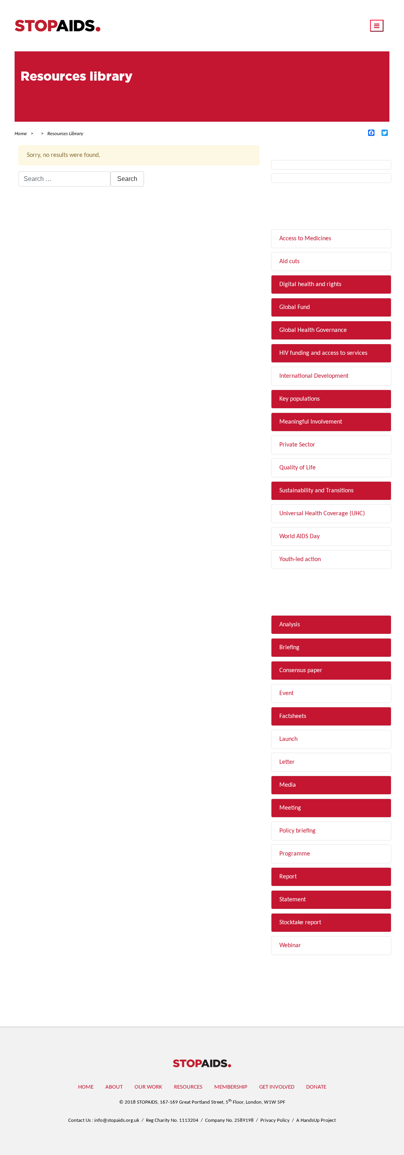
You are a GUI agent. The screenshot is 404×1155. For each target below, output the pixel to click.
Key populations (299, 399)
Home (86, 1087)
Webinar (290, 945)
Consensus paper (300, 670)
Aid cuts (289, 261)
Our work (148, 1087)
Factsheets (292, 716)
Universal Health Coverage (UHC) (322, 514)
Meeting (290, 808)
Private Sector (297, 445)
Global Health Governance (313, 330)
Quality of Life (297, 468)
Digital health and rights (310, 284)
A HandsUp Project (316, 1120)
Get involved (276, 1087)
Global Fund (294, 307)
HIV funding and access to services (323, 353)
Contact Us (79, 1120)
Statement (292, 900)
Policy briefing (297, 831)
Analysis (289, 625)
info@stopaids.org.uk (116, 1120)
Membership (230, 1087)
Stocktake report (300, 922)
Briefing (289, 647)
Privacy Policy (275, 1120)
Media (287, 785)
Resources (188, 1087)
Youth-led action (300, 559)
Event (286, 693)
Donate (316, 1087)
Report (288, 877)
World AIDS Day (299, 536)
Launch (288, 739)
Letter (287, 762)
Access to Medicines (305, 239)
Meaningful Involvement (310, 422)
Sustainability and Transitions (316, 491)
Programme (294, 854)
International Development (313, 376)
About (114, 1087)
